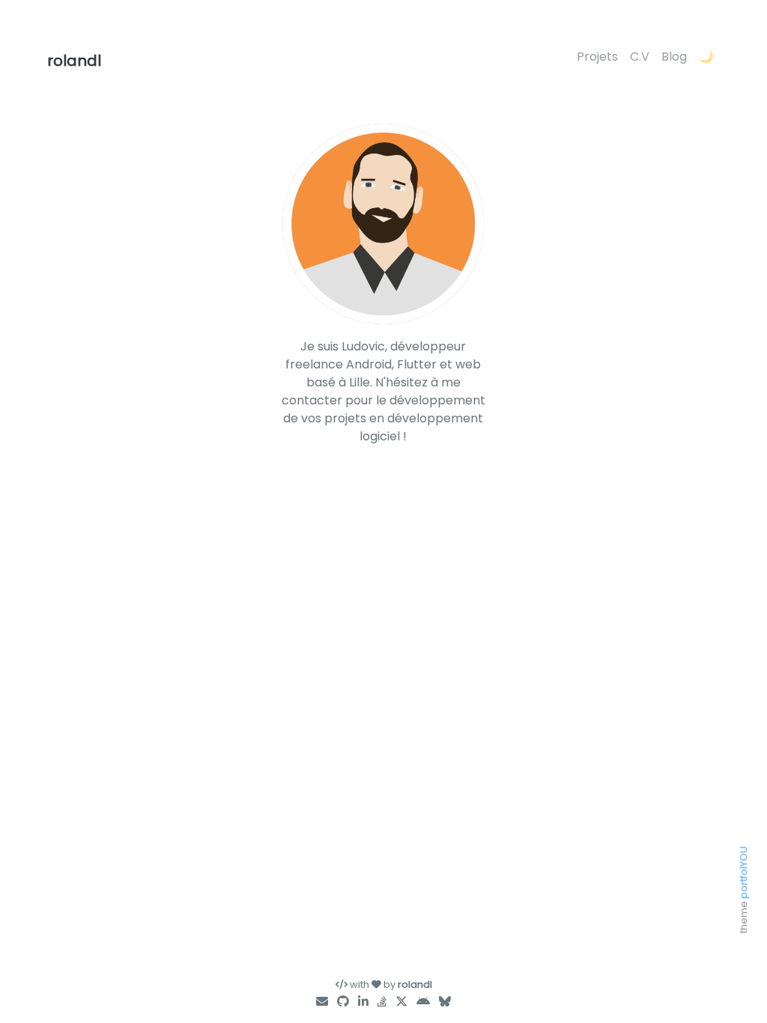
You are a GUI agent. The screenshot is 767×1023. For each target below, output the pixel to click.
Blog (674, 56)
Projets (597, 56)
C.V (639, 56)
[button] (706, 57)
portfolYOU (743, 872)
